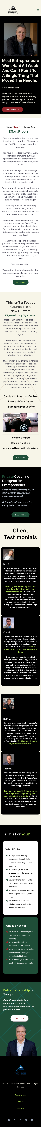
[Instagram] (15, 1120)
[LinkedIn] (26, 1120)
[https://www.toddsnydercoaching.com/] (13, 10)
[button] (37, 10)
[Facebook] (9, 1120)
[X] (20, 1120)
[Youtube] (32, 1120)
